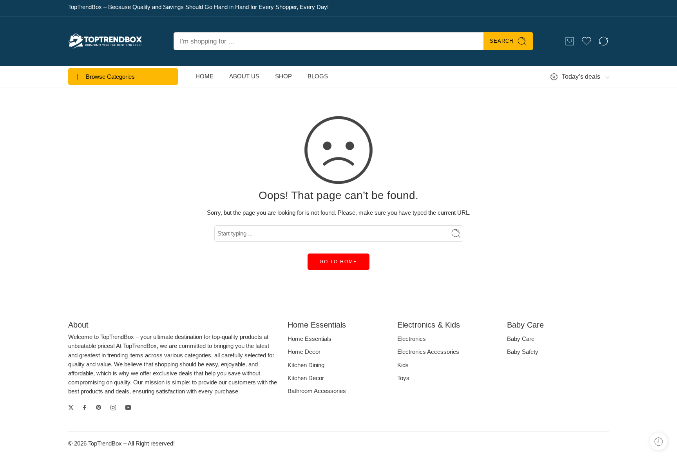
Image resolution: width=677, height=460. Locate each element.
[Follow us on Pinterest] (99, 407)
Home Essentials (309, 339)
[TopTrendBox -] (105, 41)
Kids (403, 365)
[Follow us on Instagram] (113, 407)
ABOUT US (244, 76)
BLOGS (318, 76)
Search (501, 41)
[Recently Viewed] (658, 441)
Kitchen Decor (306, 378)
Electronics (411, 339)
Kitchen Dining (306, 365)
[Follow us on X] (71, 407)
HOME (204, 76)
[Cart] (569, 41)
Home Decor (304, 352)
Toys (403, 378)
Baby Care (520, 339)
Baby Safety (522, 352)
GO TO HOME (338, 261)
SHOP (283, 76)
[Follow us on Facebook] (84, 407)
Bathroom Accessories (317, 391)
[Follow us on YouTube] (128, 407)
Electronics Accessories (428, 352)
